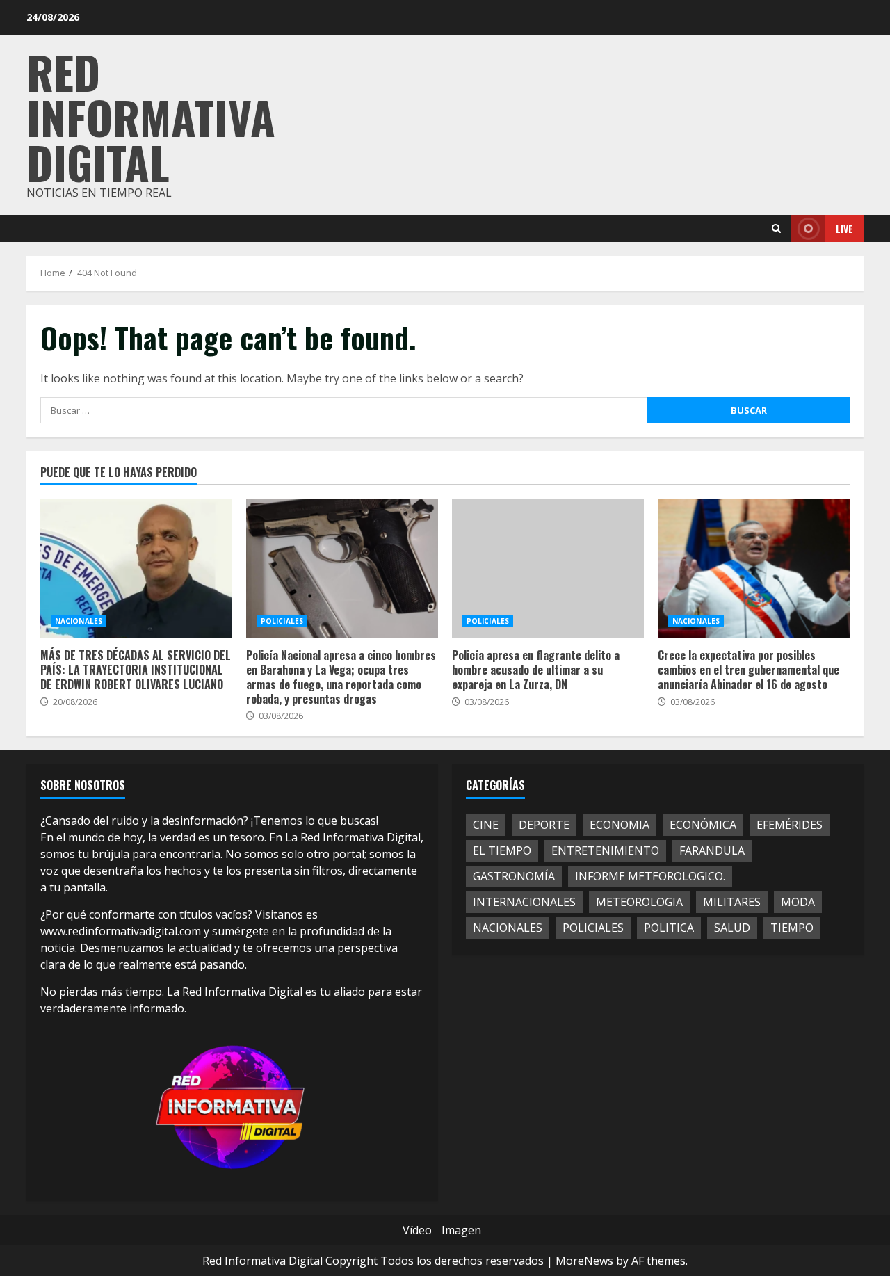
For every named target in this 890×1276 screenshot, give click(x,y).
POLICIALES (282, 621)
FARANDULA (712, 850)
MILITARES (732, 902)
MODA (798, 902)
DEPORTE (544, 824)
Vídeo (417, 1230)
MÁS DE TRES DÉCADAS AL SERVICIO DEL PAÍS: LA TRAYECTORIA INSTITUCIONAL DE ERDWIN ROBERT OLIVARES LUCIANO (136, 568)
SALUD (732, 927)
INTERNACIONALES (524, 902)
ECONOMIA (619, 824)
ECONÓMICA (703, 824)
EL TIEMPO (502, 850)
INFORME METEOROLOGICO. (650, 876)
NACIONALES (78, 621)
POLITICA (669, 927)
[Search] (776, 228)
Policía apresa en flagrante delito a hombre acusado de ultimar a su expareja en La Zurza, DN (548, 568)
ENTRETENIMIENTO (605, 850)
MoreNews (584, 1260)
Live (844, 228)
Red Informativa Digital (150, 116)
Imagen (461, 1230)
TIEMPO (792, 927)
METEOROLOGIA (639, 902)
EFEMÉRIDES (789, 824)
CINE (486, 824)
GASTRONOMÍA (514, 876)
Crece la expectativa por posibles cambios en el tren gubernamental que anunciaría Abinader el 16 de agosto (754, 568)
